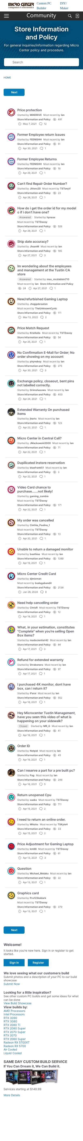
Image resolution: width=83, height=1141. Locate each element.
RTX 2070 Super (14, 1032)
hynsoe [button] (51, 217)
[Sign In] (77, 15)
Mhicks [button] (34, 824)
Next (14, 92)
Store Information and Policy (34, 119)
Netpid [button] (34, 750)
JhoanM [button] (34, 246)
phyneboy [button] (36, 361)
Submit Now (12, 984)
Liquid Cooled (13, 1053)
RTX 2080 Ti (12, 1025)
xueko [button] (33, 799)
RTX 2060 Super (15, 1039)
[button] (11, 112)
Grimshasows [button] (38, 390)
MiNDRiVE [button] (36, 114)
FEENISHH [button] (36, 139)
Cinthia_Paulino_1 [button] (40, 525)
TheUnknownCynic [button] (46, 308)
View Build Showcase (17, 1003)
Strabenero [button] (36, 664)
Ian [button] (62, 114)
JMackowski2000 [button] (40, 443)
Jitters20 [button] (35, 188)
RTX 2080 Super (15, 1028)
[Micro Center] (42, 15)
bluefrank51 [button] (37, 467)
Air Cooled (10, 1049)
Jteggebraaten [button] (39, 303)
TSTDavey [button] (41, 221)
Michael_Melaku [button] (39, 873)
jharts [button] (33, 418)
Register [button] (38, 962)
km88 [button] (33, 848)
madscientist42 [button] (39, 640)
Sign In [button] (14, 962)
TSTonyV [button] (65, 188)
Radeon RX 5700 (15, 1046)
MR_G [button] (46, 726)
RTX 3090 (10, 1018)
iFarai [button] (33, 693)
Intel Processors (14, 1014)
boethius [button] (35, 554)
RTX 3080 (10, 1021)
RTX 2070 (10, 1035)
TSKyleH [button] (63, 824)
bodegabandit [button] (43, 583)
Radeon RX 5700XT (17, 1042)
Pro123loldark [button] (38, 897)
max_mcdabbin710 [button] (58, 279)
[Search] (70, 15)
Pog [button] (32, 775)
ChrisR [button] (34, 607)
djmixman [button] (35, 578)
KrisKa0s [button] (35, 332)
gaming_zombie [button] (39, 496)
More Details (12, 1095)
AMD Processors (14, 1011)
